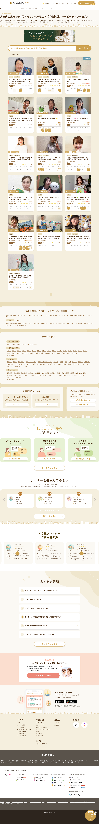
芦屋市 (39, 351)
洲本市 (34, 351)
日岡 (50, 375)
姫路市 (14, 351)
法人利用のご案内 (71, 3)
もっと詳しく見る (49, 644)
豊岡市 (54, 351)
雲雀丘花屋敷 (62, 375)
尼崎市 (19, 351)
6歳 (55, 364)
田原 (84, 373)
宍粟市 (64, 353)
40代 (86, 364)
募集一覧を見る (49, 516)
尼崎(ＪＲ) (10, 373)
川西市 (9, 353)
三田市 (19, 353)
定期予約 (9, 362)
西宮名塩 (38, 375)
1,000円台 (87, 362)
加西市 (24, 353)
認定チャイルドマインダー (45, 362)
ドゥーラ (56, 362)
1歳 (37, 364)
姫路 (68, 375)
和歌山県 (34, 344)
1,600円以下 (10, 364)
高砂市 (85, 351)
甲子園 (47, 373)
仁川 (15, 375)
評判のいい (17, 366)
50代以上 (9, 366)
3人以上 (80, 362)
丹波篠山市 (30, 353)
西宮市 (29, 351)
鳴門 (20, 377)
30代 (82, 364)
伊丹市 (44, 351)
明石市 (24, 351)
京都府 (14, 344)
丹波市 (41, 353)
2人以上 (74, 362)
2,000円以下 (19, 364)
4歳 (48, 364)
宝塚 (76, 373)
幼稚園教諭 (21, 362)
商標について (16, 803)
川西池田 (37, 373)
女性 (70, 362)
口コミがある (24, 366)
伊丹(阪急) (24, 373)
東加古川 (54, 375)
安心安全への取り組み (59, 3)
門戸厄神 (15, 377)
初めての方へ (47, 3)
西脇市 (70, 351)
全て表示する (10, 355)
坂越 (63, 373)
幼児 (74, 364)
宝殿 (79, 375)
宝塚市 (75, 351)
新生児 (64, 364)
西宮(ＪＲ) (26, 375)
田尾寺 (72, 373)
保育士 (15, 362)
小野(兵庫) (31, 373)
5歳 (51, 364)
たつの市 (74, 353)
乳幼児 (69, 364)
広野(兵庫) (74, 375)
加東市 (69, 353)
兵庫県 (24, 344)
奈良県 (29, 344)
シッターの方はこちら (86, 3)
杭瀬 (43, 373)
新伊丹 (67, 373)
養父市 (36, 353)
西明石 (20, 375)
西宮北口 (32, 375)
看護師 (61, 362)
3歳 (44, 364)
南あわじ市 (47, 353)
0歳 (34, 364)
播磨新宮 (44, 375)
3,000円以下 (28, 364)
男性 (66, 362)
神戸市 (9, 351)
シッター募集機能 (59, 486)
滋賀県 (9, 344)
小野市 (14, 353)
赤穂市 (65, 351)
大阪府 (19, 344)
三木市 (80, 351)
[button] (40, 510)
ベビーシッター (38, 20)
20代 (78, 364)
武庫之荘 (9, 377)
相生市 (49, 351)
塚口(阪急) (10, 375)
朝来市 (54, 353)
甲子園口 (52, 373)
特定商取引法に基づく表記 (6, 803)
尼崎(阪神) (17, 373)
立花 (80, 373)
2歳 (41, 364)
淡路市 (59, 353)
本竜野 (84, 375)
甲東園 (58, 373)
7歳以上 (59, 364)
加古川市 (59, 351)
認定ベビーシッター (31, 362)
